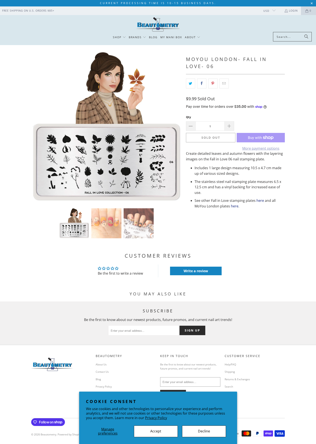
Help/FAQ (230, 364)
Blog (98, 379)
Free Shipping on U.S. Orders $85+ (28, 10)
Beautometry (48, 434)
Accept (155, 431)
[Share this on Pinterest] (213, 83)
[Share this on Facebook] (201, 83)
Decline (204, 431)
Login (293, 10)
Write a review (196, 271)
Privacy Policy (156, 417)
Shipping (230, 372)
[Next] (178, 127)
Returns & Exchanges (237, 379)
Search (229, 386)
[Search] (306, 36)
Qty (188, 117)
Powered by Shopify (69, 434)
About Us (101, 364)
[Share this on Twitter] (190, 83)
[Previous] (34, 127)
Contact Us (102, 372)
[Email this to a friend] (224, 83)
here (260, 200)
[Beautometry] (158, 24)
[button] (119, 37)
